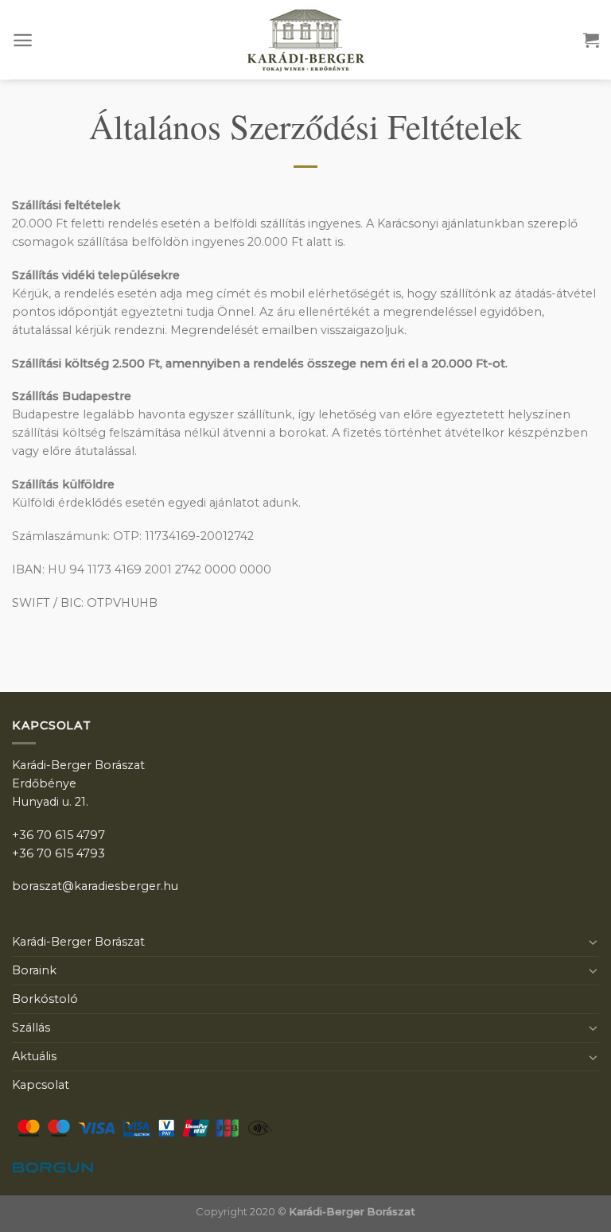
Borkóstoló (45, 999)
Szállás (31, 1027)
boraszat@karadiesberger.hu (95, 886)
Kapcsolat (40, 1085)
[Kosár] (591, 39)
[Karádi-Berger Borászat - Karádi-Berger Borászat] (305, 40)
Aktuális (34, 1056)
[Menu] (22, 40)
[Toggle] (593, 941)
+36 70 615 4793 (58, 853)
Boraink (34, 970)
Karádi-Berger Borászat (78, 942)
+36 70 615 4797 (58, 835)
